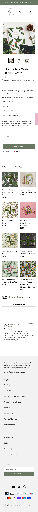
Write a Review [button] (20, 304)
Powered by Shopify (29, 505)
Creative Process (10, 391)
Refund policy (9, 425)
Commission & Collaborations (15, 396)
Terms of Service (10, 419)
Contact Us (8, 413)
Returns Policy (9, 437)
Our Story (7, 385)
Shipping (15, 80)
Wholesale (8, 408)
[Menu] (34, 11)
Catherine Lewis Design (15, 505)
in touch (26, 365)
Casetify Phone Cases (12, 402)
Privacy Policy (9, 449)
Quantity (6, 137)
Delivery (7, 443)
